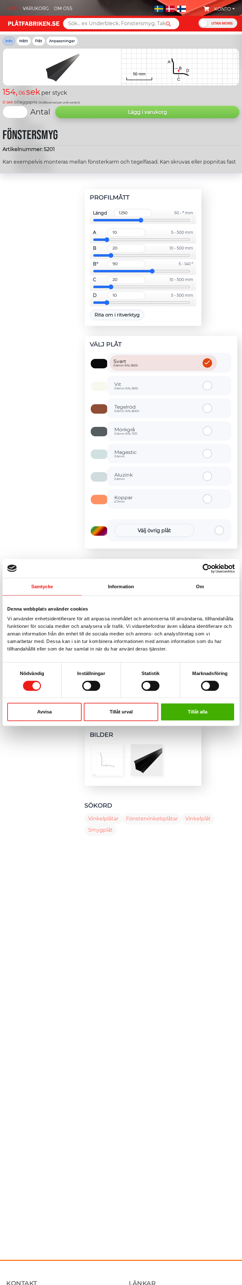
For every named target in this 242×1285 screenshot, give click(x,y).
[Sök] (170, 24)
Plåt (38, 41)
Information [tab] (121, 586)
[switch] (91, 686)
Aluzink (123, 476)
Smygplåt (100, 830)
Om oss (63, 8)
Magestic (125, 453)
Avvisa (44, 711)
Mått (23, 41)
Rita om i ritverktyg (117, 315)
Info (8, 41)
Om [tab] (200, 586)
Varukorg (36, 8)
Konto (222, 9)
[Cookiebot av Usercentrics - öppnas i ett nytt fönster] (207, 568)
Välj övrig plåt (154, 531)
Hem (12, 8)
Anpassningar (62, 41)
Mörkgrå (125, 431)
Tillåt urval (121, 711)
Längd (100, 213)
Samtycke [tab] (42, 586)
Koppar (123, 498)
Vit (126, 385)
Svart (125, 362)
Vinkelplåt (198, 819)
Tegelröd (126, 408)
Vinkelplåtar (103, 819)
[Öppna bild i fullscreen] (107, 760)
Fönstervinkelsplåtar (152, 819)
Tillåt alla (197, 711)
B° (95, 264)
